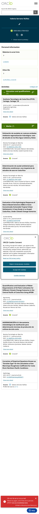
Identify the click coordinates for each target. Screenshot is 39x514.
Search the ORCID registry (8, 9)
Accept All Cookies (19, 270)
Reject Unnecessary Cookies (19, 264)
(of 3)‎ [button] (16, 387)
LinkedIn (6, 62)
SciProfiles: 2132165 (9, 80)
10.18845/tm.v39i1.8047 (13, 179)
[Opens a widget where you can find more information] (32, 510)
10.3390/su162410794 (13, 220)
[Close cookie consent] (35, 237)
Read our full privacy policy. (12, 258)
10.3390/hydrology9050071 (14, 377)
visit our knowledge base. (20, 503)
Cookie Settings (19, 275)
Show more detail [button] (8, 111)
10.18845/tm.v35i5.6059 (13, 338)
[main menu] (35, 3)
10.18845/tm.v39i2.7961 (13, 147)
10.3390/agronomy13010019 (15, 301)
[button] (33, 87)
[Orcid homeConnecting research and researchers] (7, 3)
